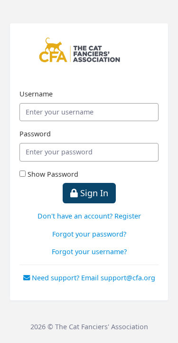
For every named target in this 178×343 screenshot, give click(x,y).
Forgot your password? (89, 233)
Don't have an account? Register (89, 215)
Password (35, 133)
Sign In (93, 193)
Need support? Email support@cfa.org (92, 277)
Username (36, 93)
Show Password (53, 174)
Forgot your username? (89, 251)
